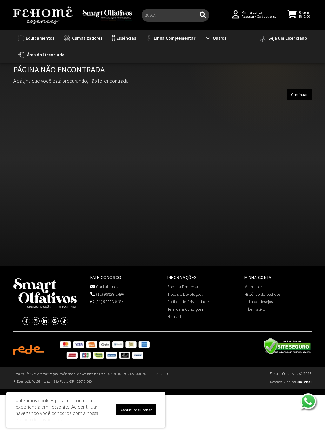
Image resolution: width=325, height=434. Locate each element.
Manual (174, 316)
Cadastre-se (266, 16)
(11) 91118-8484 (108, 301)
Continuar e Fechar (136, 409)
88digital (304, 382)
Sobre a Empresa (182, 286)
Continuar (299, 94)
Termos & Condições (185, 309)
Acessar (248, 16)
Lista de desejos (258, 301)
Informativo (254, 309)
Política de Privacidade (188, 301)
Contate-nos (106, 286)
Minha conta (255, 286)
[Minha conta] (235, 13)
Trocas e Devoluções (185, 294)
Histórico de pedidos (262, 294)
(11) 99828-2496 (109, 294)
